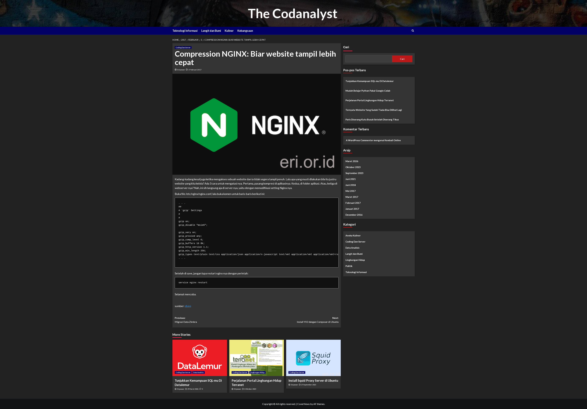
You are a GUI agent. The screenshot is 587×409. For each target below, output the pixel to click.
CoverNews (303, 403)
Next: (318, 319)
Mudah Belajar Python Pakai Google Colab (367, 90)
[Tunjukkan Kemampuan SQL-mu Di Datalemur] (199, 358)
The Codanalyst (293, 13)
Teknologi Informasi (185, 30)
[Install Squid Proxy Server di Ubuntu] (313, 358)
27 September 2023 (308, 385)
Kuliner (229, 30)
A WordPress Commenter (359, 140)
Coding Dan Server (183, 48)
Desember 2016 (353, 214)
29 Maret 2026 (192, 389)
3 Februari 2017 (194, 70)
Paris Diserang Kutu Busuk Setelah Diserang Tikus (372, 119)
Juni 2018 (350, 185)
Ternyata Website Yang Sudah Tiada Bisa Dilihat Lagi (373, 110)
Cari (346, 47)
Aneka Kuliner (353, 235)
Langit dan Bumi (211, 30)
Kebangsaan (245, 30)
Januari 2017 (352, 208)
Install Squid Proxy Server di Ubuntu (313, 380)
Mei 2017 (350, 191)
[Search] (413, 30)
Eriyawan (181, 70)
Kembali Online (393, 140)
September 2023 (354, 173)
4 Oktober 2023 (250, 389)
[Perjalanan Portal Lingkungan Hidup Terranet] (256, 358)
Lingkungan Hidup (257, 372)
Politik (348, 266)
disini (188, 306)
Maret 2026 (351, 161)
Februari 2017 (353, 202)
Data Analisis (198, 372)
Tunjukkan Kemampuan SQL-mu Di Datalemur (369, 81)
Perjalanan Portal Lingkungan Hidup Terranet (369, 100)
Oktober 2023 (353, 167)
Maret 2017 (351, 196)
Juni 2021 (350, 179)
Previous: (186, 319)
